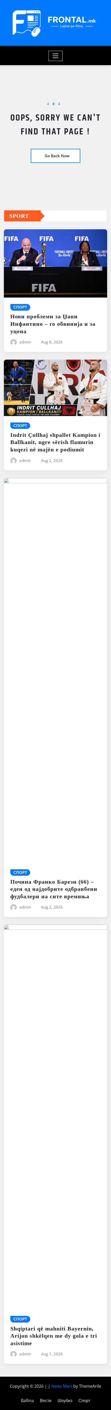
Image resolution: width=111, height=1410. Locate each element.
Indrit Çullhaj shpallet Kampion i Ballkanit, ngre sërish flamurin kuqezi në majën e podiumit (55, 442)
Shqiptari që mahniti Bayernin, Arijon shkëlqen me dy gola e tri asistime (53, 1335)
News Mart (61, 1386)
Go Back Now (57, 155)
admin (25, 341)
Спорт (84, 1400)
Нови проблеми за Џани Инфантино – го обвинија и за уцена (53, 323)
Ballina (27, 1400)
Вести (45, 1400)
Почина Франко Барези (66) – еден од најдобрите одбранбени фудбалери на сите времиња (53, 889)
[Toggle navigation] (56, 56)
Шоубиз (65, 1400)
